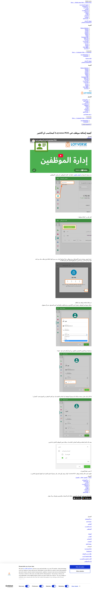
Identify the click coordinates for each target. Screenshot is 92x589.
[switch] (41, 586)
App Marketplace (85, 54)
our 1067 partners (27, 568)
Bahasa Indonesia (85, 28)
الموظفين (86, 11)
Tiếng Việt (86, 38)
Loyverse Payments (84, 5)
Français (87, 33)
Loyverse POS (88, 549)
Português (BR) (85, 37)
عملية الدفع (86, 18)
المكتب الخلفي (77, 175)
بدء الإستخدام (85, 6)
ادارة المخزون (85, 10)
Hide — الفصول (79, 477)
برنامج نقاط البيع (87, 114)
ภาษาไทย (86, 42)
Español (87, 32)
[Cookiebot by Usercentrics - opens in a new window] (9, 586)
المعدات (87, 17)
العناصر (87, 9)
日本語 (87, 45)
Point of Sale (88, 58)
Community (86, 56)
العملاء (87, 13)
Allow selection (80, 571)
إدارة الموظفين (87, 561)
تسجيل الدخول (88, 21)
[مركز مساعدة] (86, 94)
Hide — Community (86, 52)
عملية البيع (86, 7)
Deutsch (87, 29)
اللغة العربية (86, 41)
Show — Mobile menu (76, 2)
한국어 (87, 44)
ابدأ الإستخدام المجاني (86, 22)
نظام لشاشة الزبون (86, 556)
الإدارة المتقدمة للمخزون (85, 558)
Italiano (87, 34)
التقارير (87, 14)
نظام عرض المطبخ (87, 553)
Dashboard (88, 551)
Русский (86, 39)
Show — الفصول (87, 477)
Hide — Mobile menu (86, 2)
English (87, 30)
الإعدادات (86, 15)
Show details (75, 586)
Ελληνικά (86, 48)
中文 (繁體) (86, 47)
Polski (87, 35)
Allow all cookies (80, 567)
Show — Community (77, 52)
